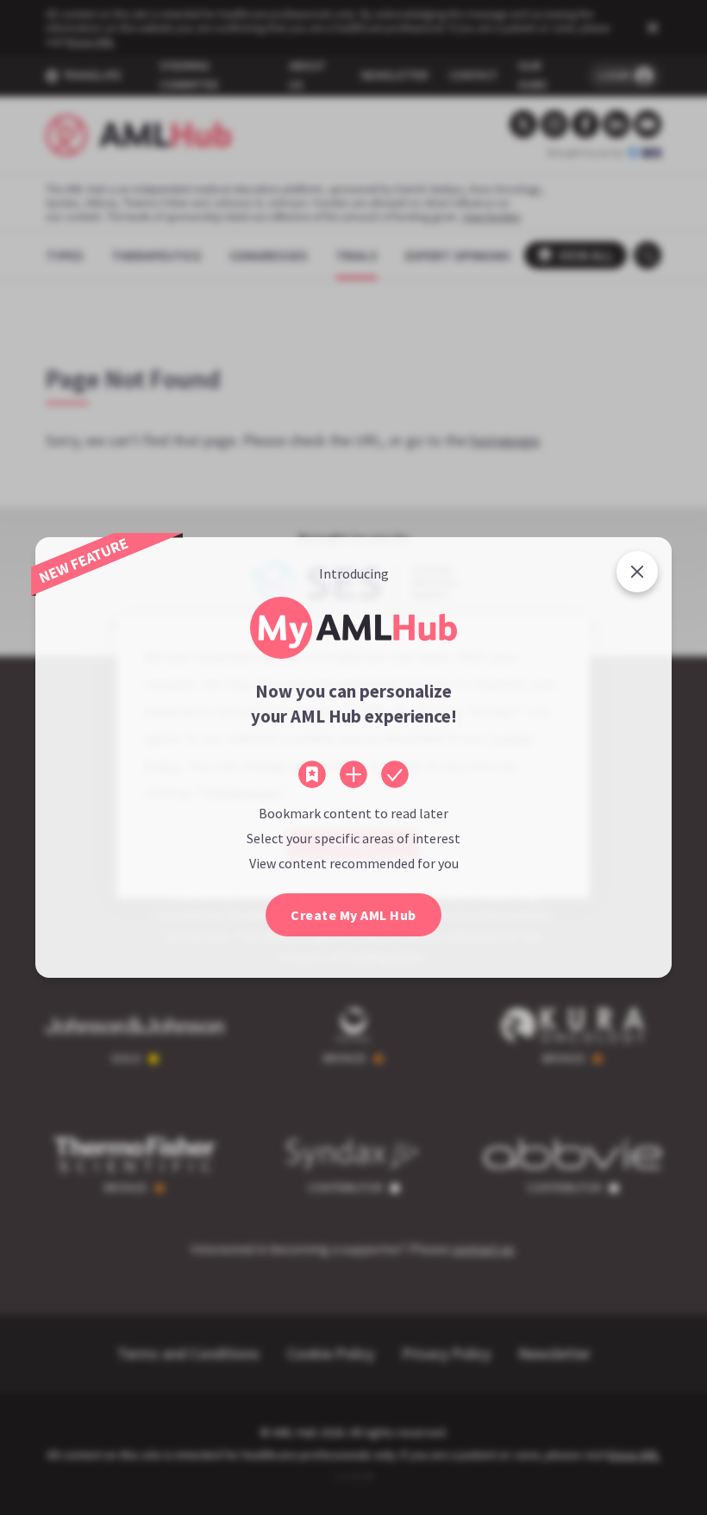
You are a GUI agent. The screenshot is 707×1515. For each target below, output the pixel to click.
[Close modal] (637, 571)
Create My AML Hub (353, 914)
